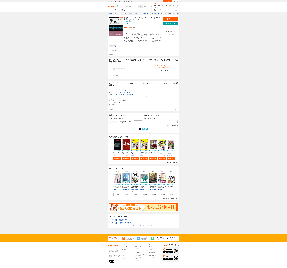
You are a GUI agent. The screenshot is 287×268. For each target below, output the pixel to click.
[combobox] (131, 6)
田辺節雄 (127, 155)
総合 (111, 10)
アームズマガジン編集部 (154, 189)
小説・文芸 (148, 10)
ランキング (124, 251)
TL (135, 10)
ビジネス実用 (155, 10)
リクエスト (137, 258)
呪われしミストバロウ (116, 153)
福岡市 (132, 155)
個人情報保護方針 (152, 252)
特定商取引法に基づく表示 (154, 254)
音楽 (125, 90)
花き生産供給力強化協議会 (172, 155)
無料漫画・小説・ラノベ (127, 248)
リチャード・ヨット (126, 189)
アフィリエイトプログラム (140, 260)
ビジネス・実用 (122, 89)
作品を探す (137, 248)
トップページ (125, 246)
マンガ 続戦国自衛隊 (126, 153)
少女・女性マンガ (123, 10)
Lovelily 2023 (152, 152)
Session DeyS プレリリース (161, 153)
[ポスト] (140, 129)
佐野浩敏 (142, 189)
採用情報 (150, 249)
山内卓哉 (126, 23)
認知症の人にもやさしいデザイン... (143, 154)
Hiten (114, 189)
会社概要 (150, 246)
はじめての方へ (171, 10)
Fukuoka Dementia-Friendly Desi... (135, 153)
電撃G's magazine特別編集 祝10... (162, 187)
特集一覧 (124, 249)
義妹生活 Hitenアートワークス (117, 187)
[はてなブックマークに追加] (146, 129)
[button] (117, 158)
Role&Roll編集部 (161, 155)
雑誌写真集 (161, 10)
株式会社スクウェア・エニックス (138, 189)
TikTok (123, 260)
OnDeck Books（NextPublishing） (126, 94)
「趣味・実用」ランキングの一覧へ (170, 198)
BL (129, 10)
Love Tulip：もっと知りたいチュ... (171, 153)
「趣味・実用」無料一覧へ (172, 162)
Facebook (124, 263)
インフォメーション (139, 255)
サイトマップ (151, 257)
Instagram (124, 258)
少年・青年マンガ (117, 10)
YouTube (124, 261)
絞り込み (121, 6)
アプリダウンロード (139, 249)
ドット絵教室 (170, 186)
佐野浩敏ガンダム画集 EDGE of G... (143, 187)
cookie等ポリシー (152, 255)
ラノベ (142, 10)
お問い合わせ (138, 257)
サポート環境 (138, 252)
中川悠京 (169, 189)
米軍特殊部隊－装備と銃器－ (152, 187)
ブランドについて (152, 248)
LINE (123, 255)
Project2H (160, 189)
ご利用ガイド (176, 10)
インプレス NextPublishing (124, 92)
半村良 (123, 155)
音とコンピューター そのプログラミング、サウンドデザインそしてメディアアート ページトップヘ (155, 226)
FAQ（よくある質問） (139, 254)
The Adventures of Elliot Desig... (135, 187)
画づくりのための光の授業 (125, 187)
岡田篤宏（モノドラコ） (118, 155)
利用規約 (150, 251)
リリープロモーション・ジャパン (156, 155)
